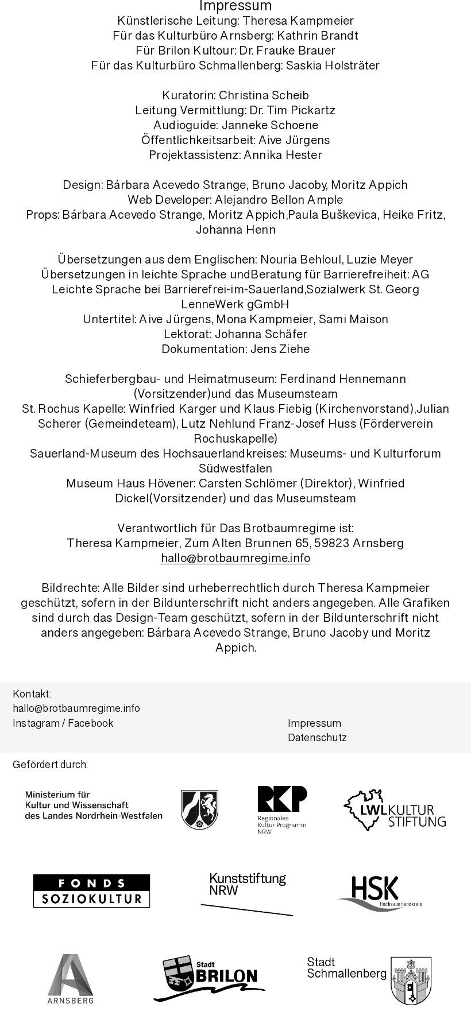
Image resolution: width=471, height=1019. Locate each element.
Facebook (91, 724)
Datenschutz (317, 739)
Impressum (315, 724)
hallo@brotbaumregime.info (236, 559)
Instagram (36, 724)
